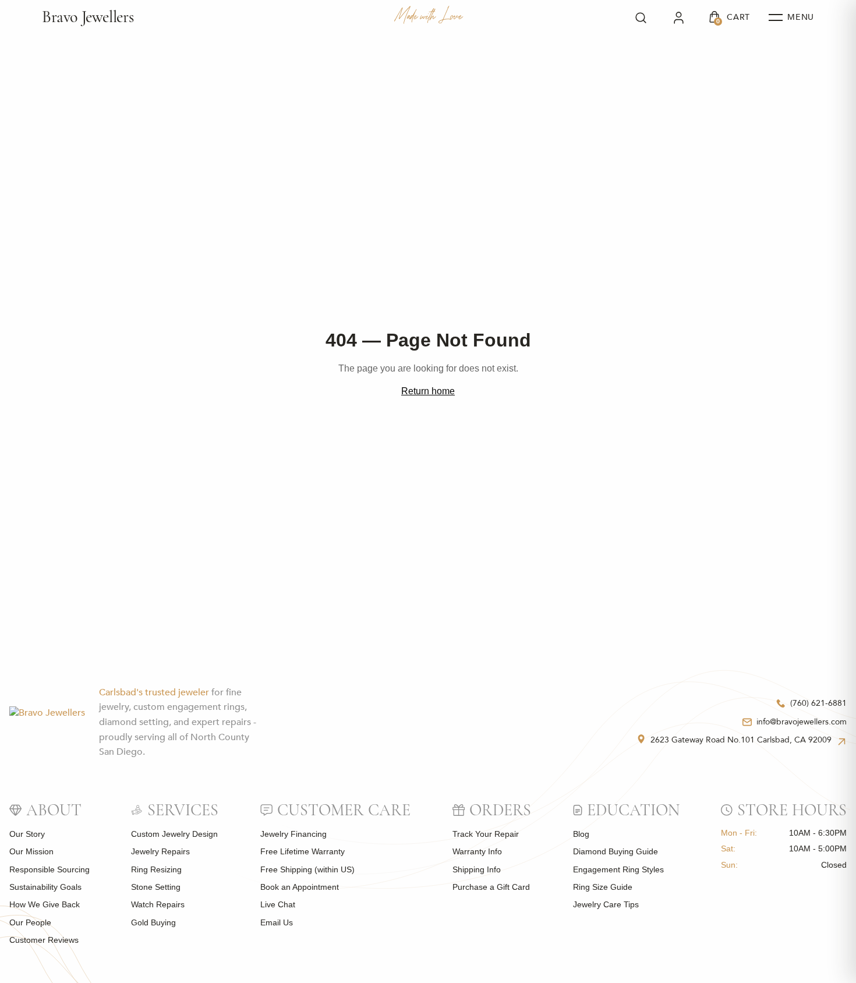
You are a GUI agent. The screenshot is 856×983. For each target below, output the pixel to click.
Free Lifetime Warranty (302, 851)
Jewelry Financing (293, 834)
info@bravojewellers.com (801, 721)
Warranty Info (477, 851)
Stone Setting (156, 887)
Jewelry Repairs (160, 851)
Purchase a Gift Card (491, 887)
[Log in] (678, 18)
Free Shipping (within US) (307, 869)
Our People (30, 922)
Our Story (27, 834)
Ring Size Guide (602, 887)
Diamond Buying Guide (615, 851)
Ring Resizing (156, 869)
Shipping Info (476, 869)
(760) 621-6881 (818, 703)
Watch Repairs (158, 904)
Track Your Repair (485, 834)
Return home (428, 391)
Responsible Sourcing (49, 869)
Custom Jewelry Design (174, 834)
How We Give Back (44, 904)
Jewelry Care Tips (606, 904)
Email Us (276, 922)
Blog (581, 834)
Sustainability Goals (45, 887)
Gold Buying (153, 922)
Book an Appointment (299, 887)
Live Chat (277, 904)
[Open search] (640, 18)
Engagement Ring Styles (618, 869)
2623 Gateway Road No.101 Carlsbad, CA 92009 (741, 739)
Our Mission (31, 851)
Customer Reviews (44, 940)
